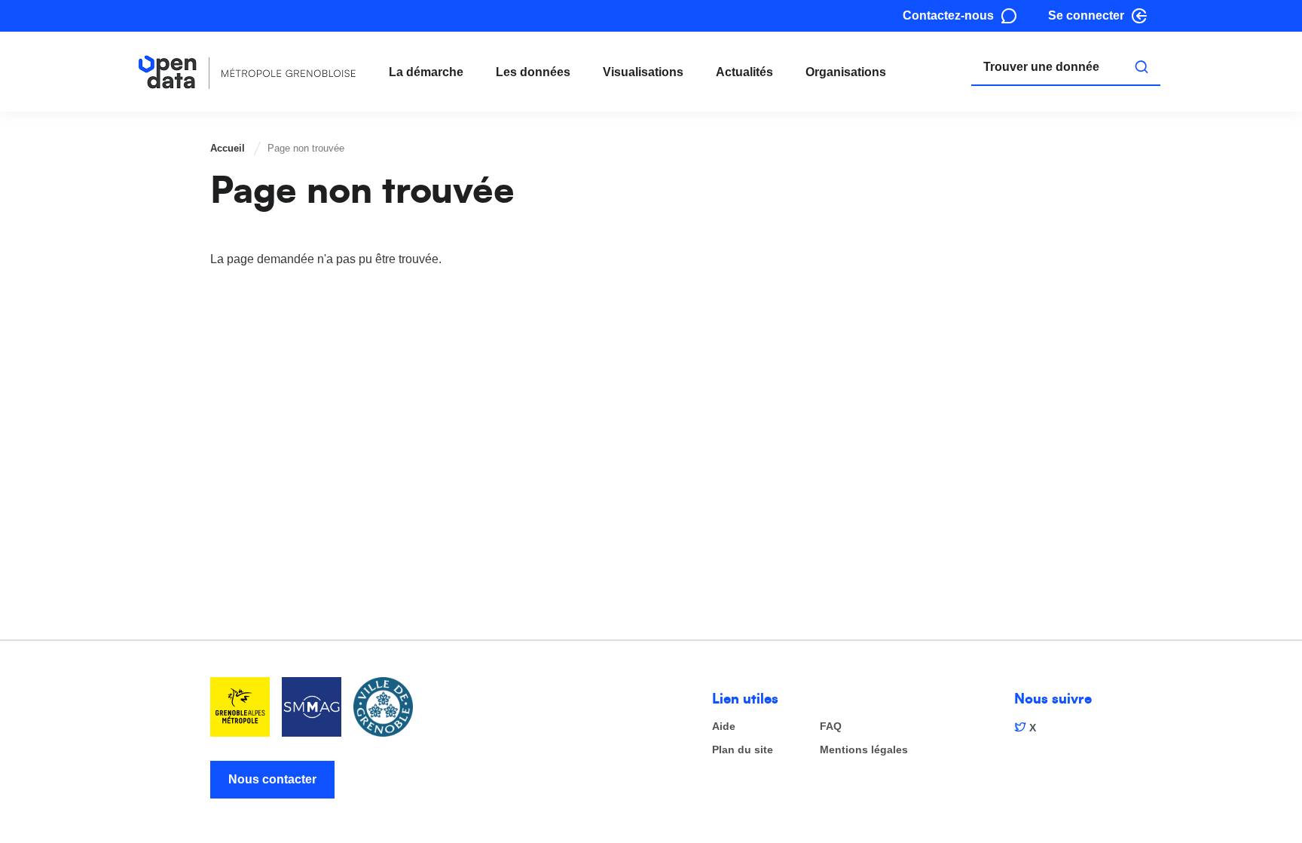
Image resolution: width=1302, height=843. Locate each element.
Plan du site (742, 750)
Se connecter (1086, 15)
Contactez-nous (948, 15)
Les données (533, 72)
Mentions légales (864, 750)
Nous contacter (272, 779)
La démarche (426, 72)
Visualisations (643, 72)
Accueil (227, 148)
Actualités (744, 72)
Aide (723, 726)
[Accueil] (247, 72)
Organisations (845, 72)
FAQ (831, 726)
